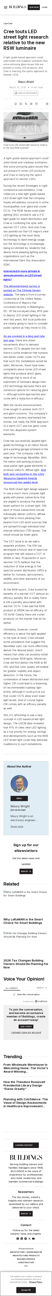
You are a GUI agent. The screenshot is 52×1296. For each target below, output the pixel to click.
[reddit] (31, 103)
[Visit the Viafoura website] (41, 1001)
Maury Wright (26, 81)
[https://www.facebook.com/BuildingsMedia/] (17, 1238)
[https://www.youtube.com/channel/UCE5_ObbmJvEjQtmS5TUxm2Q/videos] (33, 1238)
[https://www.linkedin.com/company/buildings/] (21, 1238)
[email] (36, 103)
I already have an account (26, 1032)
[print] (47, 103)
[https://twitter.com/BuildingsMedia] (29, 1238)
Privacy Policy (35, 1282)
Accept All (26, 1290)
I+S (26, 1266)
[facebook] (15, 103)
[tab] (11, 988)
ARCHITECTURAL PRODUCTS (26, 1255)
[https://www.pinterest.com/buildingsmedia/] (25, 1238)
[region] (26, 995)
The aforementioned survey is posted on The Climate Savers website (22, 290)
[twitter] (26, 103)
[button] (5, 7)
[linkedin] (20, 103)
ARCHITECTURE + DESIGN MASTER (26, 1252)
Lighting (8, 23)
